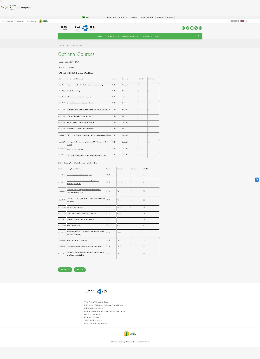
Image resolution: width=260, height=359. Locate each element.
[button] (112, 36)
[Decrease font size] (234, 21)
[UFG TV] (200, 28)
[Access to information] (43, 21)
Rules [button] (157, 36)
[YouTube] (192, 28)
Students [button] (145, 36)
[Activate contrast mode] (237, 21)
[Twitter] (187, 28)
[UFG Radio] (196, 28)
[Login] (1, 2)
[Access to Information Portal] (130, 336)
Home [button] (99, 36)
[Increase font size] (232, 21)
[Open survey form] (199, 36)
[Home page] (63, 30)
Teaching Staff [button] (129, 36)
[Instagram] (183, 28)
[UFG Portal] (88, 30)
